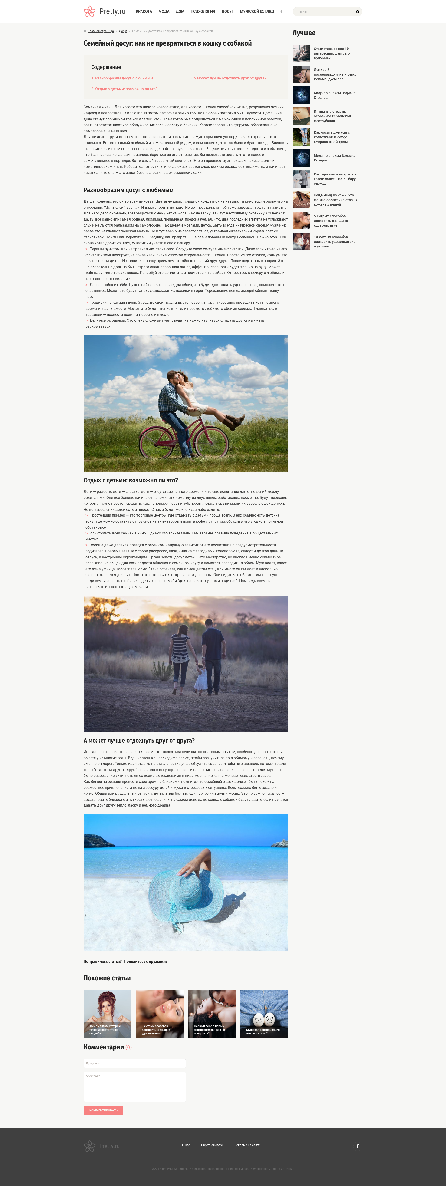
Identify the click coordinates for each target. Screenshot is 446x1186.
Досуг (228, 11)
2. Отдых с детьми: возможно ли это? (124, 89)
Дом (180, 11)
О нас (186, 1145)
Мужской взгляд (257, 11)
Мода (164, 11)
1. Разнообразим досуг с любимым (122, 78)
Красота (144, 11)
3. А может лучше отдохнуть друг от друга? (228, 78)
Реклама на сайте (247, 1145)
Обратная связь (212, 1145)
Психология (203, 11)
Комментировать (103, 1110)
